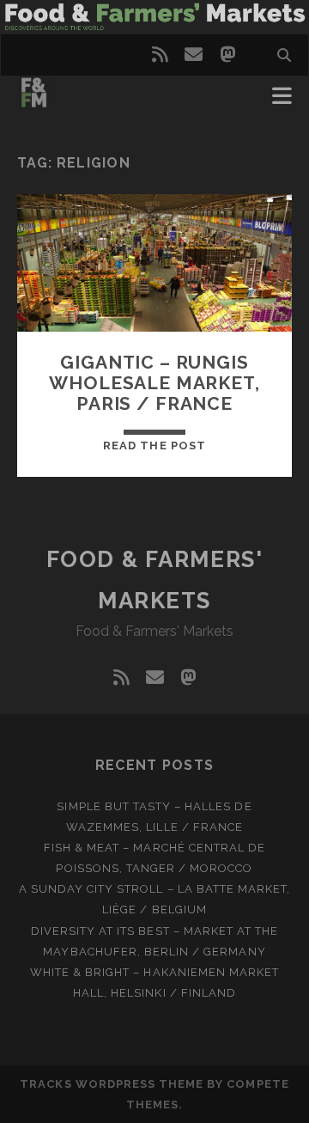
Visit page (154, 17)
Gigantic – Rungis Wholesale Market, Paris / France (154, 382)
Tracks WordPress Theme (111, 1083)
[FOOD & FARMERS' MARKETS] (34, 101)
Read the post (154, 445)
